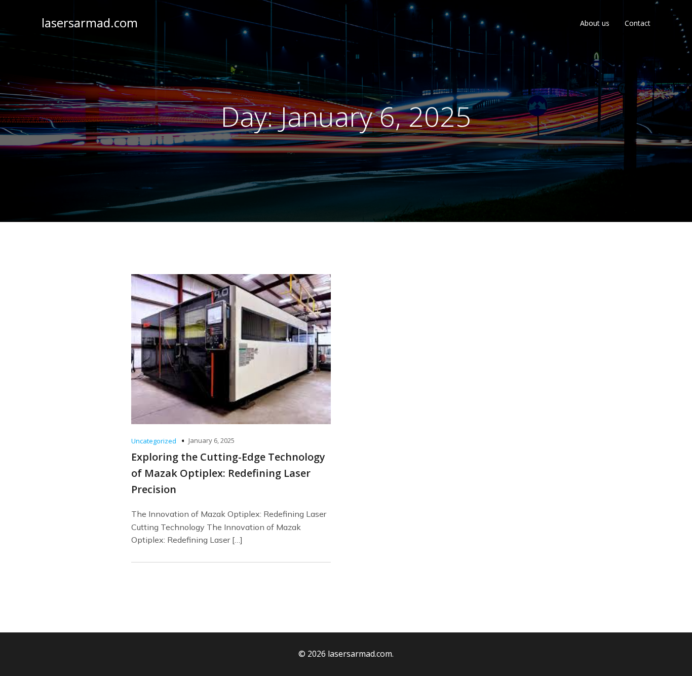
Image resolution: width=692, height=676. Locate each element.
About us (594, 23)
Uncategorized (153, 440)
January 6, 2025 (211, 440)
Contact (637, 23)
